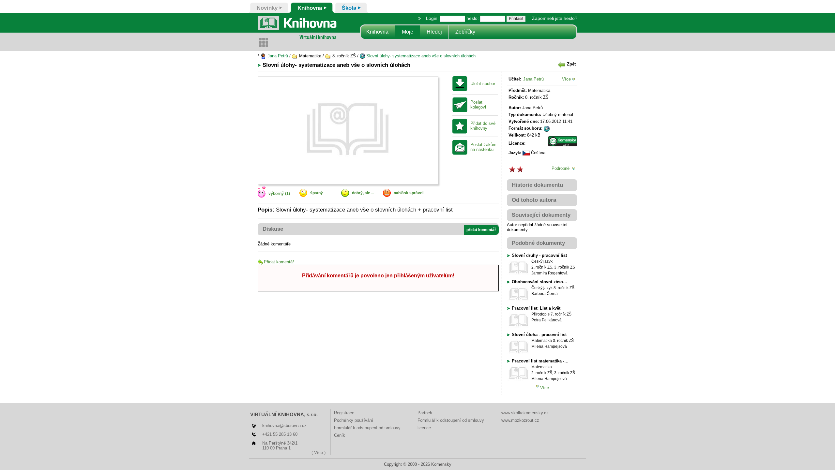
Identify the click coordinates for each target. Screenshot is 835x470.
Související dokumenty (541, 215)
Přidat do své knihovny (482, 126)
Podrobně (562, 168)
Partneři (425, 412)
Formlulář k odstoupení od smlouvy (367, 427)
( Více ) (318, 452)
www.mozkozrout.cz (520, 420)
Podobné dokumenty (538, 243)
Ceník (339, 435)
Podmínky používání (353, 420)
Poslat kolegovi (478, 105)
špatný (316, 193)
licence (424, 427)
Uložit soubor (482, 83)
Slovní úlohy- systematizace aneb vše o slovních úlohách (420, 55)
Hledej (434, 32)
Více (567, 79)
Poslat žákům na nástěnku (483, 147)
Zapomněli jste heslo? (554, 18)
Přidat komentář (279, 261)
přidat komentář (481, 230)
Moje (407, 32)
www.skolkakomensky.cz (525, 412)
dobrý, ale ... (363, 193)
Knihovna (377, 32)
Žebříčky (465, 32)
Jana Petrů (277, 55)
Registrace (344, 412)
